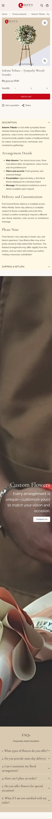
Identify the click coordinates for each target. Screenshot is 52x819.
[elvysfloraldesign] (26, 5)
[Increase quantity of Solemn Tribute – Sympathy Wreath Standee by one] (47, 88)
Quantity (6, 88)
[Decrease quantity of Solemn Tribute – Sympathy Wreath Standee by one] (15, 88)
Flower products (19, 14)
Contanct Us (41, 519)
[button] (47, 5)
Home (4, 14)
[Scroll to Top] (47, 805)
